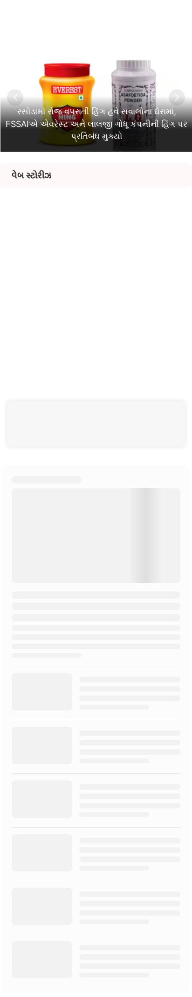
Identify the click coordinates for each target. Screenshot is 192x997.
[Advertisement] (96, 284)
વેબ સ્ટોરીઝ (31, 175)
